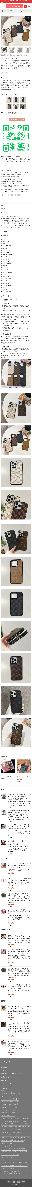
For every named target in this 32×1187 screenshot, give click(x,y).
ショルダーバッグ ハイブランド (10, 1162)
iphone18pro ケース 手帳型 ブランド (11, 1112)
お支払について (6, 1070)
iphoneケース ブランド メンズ (12, 191)
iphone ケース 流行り (7, 1148)
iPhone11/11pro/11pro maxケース (19, 172)
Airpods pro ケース (6, 1093)
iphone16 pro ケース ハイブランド (10, 1101)
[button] (2, 6)
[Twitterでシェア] (9, 195)
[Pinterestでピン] (15, 195)
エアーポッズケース (7, 1157)
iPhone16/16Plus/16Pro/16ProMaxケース (11, 181)
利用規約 (4, 1080)
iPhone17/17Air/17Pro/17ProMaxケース (11, 183)
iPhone (8, 54)
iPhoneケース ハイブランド (8, 1129)
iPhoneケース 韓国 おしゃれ (21, 1148)
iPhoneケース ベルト (23, 1135)
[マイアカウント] (25, 6)
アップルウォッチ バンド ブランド (10, 1154)
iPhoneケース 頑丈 (6, 1151)
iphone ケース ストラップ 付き (9, 1126)
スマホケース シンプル (21, 1165)
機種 (2, 112)
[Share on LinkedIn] (18, 195)
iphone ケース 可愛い (19, 1140)
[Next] (28, 31)
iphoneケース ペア (25, 1137)
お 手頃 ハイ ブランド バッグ (19, 1151)
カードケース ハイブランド (20, 1157)
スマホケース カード (24, 1162)
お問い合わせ (5, 1077)
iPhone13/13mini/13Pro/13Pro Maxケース (12, 176)
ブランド (6, 186)
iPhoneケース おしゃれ (23, 1118)
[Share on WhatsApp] (2, 195)
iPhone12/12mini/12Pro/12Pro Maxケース (12, 174)
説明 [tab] (2, 205)
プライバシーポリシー (8, 1083)
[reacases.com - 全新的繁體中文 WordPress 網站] (14, 6)
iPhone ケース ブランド (23, 1129)
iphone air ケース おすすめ (8, 1115)
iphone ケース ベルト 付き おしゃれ (10, 1137)
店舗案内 (4, 1067)
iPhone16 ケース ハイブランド (9, 1104)
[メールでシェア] (12, 195)
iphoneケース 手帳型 (7, 1143)
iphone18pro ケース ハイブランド (10, 1110)
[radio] (9, 100)
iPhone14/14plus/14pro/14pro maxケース (14, 55)
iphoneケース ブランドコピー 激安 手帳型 (12, 1132)
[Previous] (4, 31)
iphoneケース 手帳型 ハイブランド (10, 1146)
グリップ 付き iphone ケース (9, 1160)
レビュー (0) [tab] (4, 212)
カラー (3, 103)
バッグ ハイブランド (25, 1171)
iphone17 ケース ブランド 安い (9, 1107)
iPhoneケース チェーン (24, 1126)
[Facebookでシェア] (6, 195)
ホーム (3, 54)
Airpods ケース (16, 1093)
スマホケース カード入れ (8, 1165)
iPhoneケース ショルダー (8, 1123)
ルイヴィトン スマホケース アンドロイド (12, 1173)
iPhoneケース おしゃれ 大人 (9, 1121)
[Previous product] (6, 73)
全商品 (10, 186)
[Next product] (2, 73)
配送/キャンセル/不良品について (11, 1073)
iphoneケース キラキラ (22, 1121)
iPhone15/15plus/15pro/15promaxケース (11, 179)
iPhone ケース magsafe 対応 (9, 1118)
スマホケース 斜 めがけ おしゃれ (10, 1171)
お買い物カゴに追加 (17, 119)
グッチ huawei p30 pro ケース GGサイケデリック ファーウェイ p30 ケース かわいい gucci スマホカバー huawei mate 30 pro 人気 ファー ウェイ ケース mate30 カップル (7, 776)
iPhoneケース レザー (25, 191)
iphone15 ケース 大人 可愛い (11, 189)
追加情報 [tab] (3, 208)
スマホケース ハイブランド (8, 1168)
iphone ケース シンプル (21, 1123)
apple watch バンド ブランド (9, 1096)
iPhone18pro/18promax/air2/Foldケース (11, 185)
